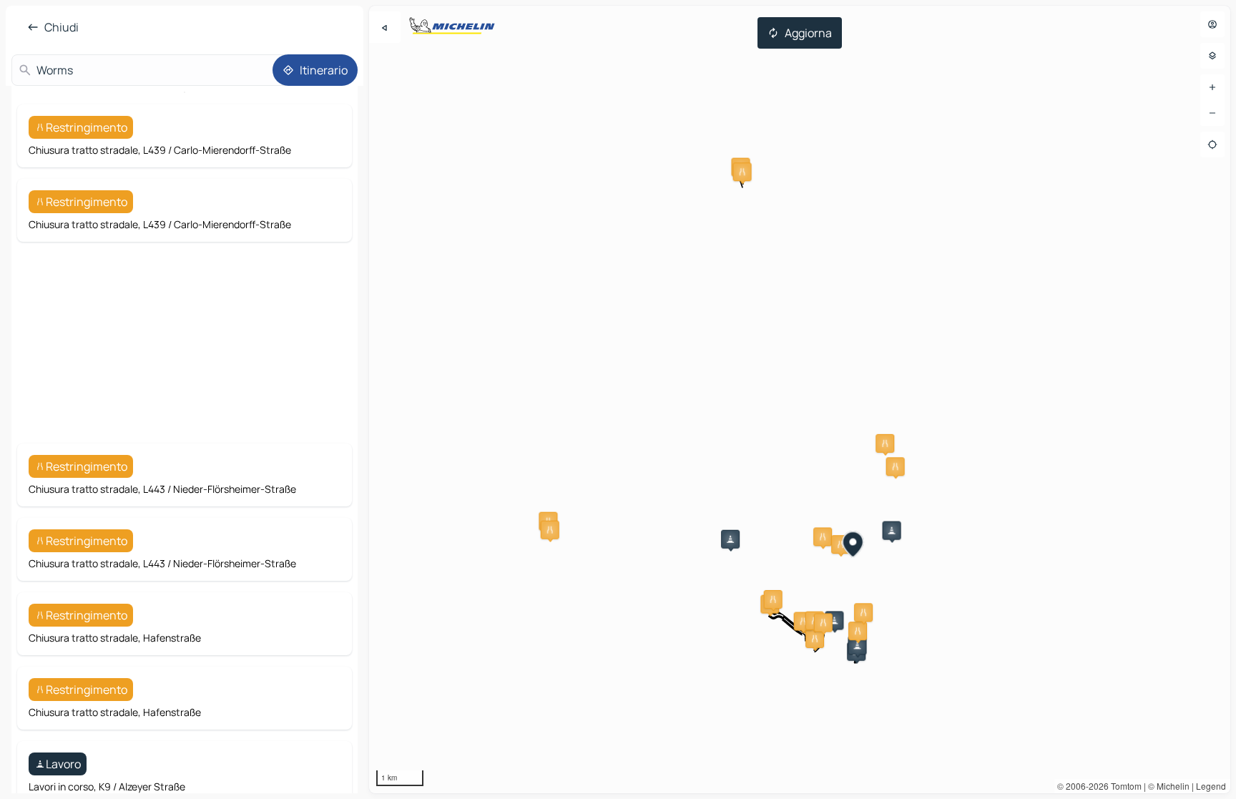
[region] (799, 399)
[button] (742, 171)
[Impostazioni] (1212, 56)
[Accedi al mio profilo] (1212, 24)
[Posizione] (1212, 144)
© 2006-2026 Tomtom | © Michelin (1123, 786)
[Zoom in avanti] (1212, 87)
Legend (1211, 786)
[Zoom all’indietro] (1212, 113)
